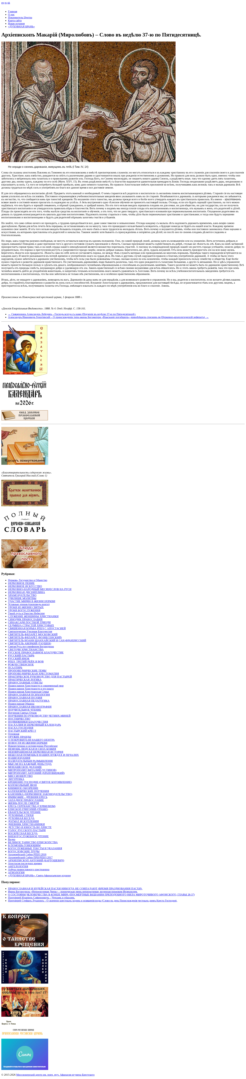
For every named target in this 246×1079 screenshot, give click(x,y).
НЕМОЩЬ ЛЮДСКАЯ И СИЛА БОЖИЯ (32, 749)
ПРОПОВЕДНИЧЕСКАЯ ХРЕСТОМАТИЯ (33, 673)
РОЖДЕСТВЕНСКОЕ (21, 664)
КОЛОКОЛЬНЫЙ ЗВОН (22, 785)
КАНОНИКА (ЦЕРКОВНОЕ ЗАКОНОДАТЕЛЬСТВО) (40, 794)
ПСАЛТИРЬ (15, 667)
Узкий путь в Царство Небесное (26, 613)
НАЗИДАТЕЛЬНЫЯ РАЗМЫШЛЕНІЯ (30, 761)
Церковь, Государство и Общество (27, 580)
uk (8, 2)
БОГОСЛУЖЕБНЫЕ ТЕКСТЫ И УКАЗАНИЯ (35, 848)
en (2, 2)
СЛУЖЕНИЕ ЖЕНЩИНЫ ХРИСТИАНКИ (33, 616)
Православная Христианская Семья (28, 691)
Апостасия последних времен (25, 863)
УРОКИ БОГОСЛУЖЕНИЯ (24, 610)
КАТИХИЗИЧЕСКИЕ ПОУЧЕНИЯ (28, 791)
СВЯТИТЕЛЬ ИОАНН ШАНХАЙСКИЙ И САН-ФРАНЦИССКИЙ (47, 640)
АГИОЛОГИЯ (16, 872)
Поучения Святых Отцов (22, 712)
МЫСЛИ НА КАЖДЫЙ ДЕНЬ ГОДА (30, 764)
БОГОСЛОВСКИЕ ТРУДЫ (23, 851)
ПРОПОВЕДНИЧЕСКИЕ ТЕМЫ (27, 670)
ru (6, 2)
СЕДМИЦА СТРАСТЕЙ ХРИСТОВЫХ (31, 625)
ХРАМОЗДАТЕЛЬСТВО (22, 595)
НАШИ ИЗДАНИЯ (19, 758)
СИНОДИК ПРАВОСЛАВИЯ (25, 619)
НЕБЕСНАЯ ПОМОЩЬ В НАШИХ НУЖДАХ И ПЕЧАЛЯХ (43, 755)
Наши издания (16, 23)
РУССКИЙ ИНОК (18, 658)
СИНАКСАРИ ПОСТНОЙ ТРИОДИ (29, 622)
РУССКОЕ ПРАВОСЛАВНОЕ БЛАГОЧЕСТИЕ (36, 652)
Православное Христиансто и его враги (31, 688)
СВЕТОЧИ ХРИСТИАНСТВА (26, 649)
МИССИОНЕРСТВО (20, 776)
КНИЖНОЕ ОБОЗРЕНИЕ (23, 788)
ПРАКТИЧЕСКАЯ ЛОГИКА (25, 679)
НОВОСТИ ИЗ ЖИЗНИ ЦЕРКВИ (27, 742)
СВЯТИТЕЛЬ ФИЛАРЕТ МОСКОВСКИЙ (33, 634)
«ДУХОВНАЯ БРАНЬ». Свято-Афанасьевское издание (39, 875)
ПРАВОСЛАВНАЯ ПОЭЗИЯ (25, 697)
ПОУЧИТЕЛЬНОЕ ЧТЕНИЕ (24, 709)
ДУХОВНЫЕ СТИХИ (21, 815)
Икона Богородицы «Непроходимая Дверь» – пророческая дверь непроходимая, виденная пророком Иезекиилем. (73, 891)
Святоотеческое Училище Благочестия (30, 631)
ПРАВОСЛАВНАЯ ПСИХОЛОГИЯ (29, 694)
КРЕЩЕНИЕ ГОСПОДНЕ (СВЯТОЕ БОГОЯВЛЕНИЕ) (40, 782)
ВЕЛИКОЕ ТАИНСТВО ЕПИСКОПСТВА (33, 842)
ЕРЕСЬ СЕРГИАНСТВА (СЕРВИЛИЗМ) (31, 806)
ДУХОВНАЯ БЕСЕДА (21, 818)
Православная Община (21, 703)
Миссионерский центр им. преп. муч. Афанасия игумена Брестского (55, 1074)
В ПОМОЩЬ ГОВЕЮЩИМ (24, 845)
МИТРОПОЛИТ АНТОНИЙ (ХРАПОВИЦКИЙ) (36, 773)
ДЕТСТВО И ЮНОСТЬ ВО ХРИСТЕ (30, 827)
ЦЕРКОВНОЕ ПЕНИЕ (21, 583)
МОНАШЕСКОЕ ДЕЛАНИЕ (25, 767)
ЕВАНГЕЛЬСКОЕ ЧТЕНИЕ (24, 812)
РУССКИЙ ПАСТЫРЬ (21, 655)
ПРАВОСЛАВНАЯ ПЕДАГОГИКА (29, 700)
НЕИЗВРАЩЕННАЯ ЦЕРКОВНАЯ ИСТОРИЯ (35, 752)
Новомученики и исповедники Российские (33, 746)
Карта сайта (15, 20)
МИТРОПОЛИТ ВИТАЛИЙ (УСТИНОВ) (32, 770)
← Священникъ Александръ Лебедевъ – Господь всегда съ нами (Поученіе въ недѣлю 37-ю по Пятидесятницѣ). (72, 314)
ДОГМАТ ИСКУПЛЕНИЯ (23, 821)
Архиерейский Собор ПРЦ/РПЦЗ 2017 (30, 857)
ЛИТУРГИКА (16, 779)
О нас (11, 14)
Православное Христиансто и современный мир (36, 685)
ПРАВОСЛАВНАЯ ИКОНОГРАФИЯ (30, 706)
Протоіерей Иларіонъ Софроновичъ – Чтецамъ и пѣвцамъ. (41, 897)
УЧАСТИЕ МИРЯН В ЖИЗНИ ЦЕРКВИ (31, 601)
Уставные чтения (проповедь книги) (29, 604)
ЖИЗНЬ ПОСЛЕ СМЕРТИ (23, 803)
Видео (11, 839)
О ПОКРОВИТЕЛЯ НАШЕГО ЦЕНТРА (31, 739)
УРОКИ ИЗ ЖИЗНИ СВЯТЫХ (26, 607)
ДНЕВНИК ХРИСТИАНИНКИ (26, 824)
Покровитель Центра (20, 17)
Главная (12, 11)
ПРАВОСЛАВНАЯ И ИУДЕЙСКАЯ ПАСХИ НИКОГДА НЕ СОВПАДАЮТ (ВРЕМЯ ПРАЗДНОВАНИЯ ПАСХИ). (75, 888)
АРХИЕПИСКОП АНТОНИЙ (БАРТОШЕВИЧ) (36, 860)
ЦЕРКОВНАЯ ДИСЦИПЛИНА (26, 592)
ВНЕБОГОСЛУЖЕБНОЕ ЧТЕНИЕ (28, 836)
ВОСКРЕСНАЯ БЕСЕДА (23, 833)
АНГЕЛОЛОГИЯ (18, 866)
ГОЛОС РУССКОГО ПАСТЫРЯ (27, 830)
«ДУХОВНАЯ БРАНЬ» (21, 26)
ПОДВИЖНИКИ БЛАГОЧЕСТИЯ (28, 721)
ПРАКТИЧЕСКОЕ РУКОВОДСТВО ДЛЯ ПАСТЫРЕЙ (40, 676)
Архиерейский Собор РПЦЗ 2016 (27, 854)
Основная (13, 733)
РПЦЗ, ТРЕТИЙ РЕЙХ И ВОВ (26, 661)
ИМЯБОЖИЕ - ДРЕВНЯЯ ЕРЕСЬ (27, 797)
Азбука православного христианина (28, 869)
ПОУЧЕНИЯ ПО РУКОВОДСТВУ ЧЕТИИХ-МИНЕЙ (39, 715)
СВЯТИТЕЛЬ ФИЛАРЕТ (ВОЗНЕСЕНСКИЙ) (35, 637)
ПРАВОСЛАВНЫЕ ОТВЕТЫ (25, 682)
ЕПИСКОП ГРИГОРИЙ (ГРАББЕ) (28, 809)
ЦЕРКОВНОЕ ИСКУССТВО (25, 586)
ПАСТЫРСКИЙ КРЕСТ (22, 730)
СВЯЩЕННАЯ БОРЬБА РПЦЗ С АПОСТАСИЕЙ (37, 628)
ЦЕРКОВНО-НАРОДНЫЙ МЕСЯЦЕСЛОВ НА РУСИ (39, 589)
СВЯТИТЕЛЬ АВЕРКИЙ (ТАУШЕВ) (29, 643)
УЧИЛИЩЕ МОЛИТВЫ (22, 598)
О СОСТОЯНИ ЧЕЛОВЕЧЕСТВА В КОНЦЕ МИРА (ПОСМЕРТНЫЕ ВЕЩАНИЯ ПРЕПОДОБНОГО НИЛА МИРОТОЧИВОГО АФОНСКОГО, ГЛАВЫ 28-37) (101, 894)
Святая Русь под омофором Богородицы (31, 646)
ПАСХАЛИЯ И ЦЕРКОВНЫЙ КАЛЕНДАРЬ (34, 724)
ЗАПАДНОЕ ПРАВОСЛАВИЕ (26, 800)
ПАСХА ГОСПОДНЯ (20, 727)
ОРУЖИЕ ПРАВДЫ (19, 736)
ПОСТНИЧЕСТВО (19, 718)
